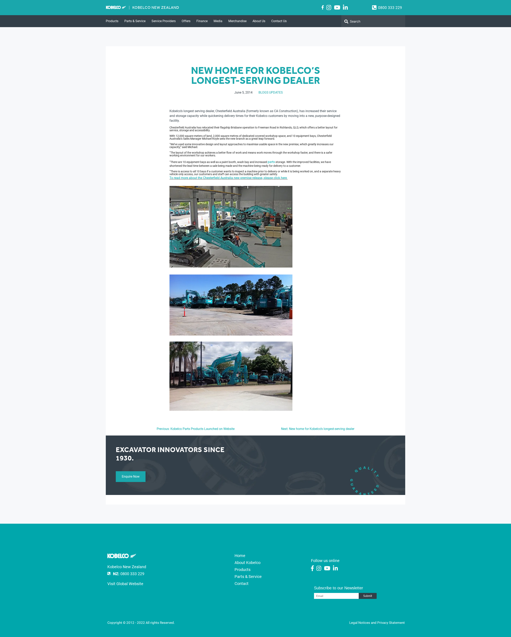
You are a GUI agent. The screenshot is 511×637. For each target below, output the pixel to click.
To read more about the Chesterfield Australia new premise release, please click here (228, 178)
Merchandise (237, 21)
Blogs (263, 92)
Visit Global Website (125, 583)
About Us (259, 21)
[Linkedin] (345, 7)
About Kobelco (247, 562)
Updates (276, 92)
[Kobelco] (121, 556)
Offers (186, 21)
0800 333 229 (390, 7)
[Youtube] (337, 7)
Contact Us (279, 21)
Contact (242, 583)
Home (240, 555)
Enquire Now (131, 476)
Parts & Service (135, 21)
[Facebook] (323, 7)
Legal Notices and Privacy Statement (377, 623)
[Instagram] (328, 7)
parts (271, 162)
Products (112, 21)
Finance (202, 21)
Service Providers (164, 21)
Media (218, 21)
